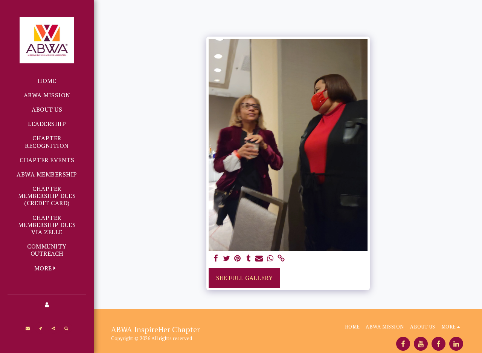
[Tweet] (227, 259)
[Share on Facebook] (216, 259)
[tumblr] (248, 259)
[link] (281, 259)
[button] (28, 328)
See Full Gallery (244, 278)
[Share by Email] (259, 259)
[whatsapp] (270, 259)
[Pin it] (237, 259)
